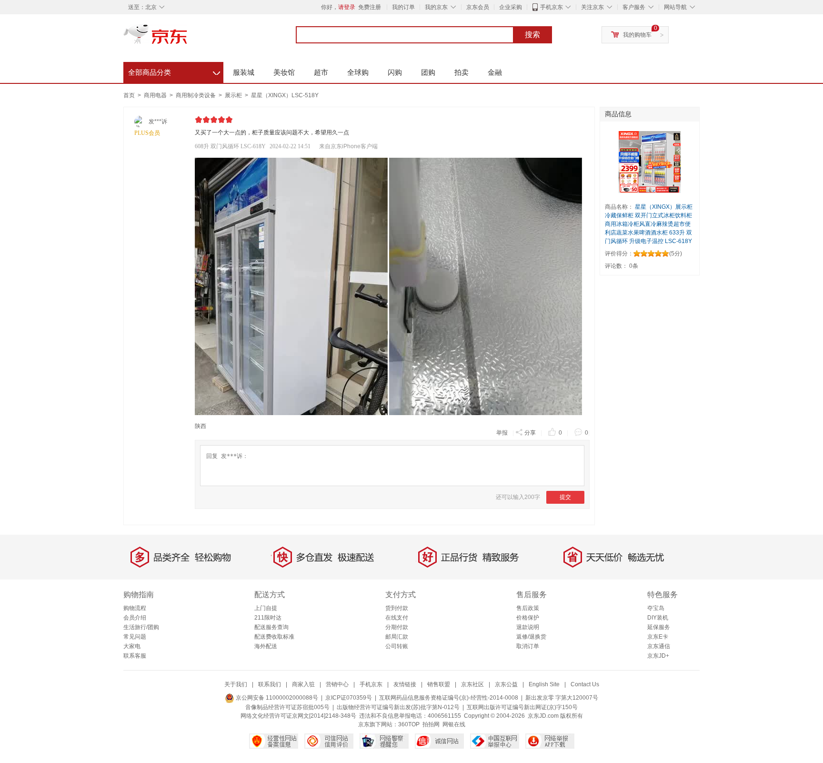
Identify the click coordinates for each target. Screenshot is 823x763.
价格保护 (527, 617)
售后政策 (527, 608)
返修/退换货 (531, 636)
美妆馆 (284, 72)
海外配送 (265, 646)
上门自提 (265, 608)
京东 (187, 38)
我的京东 (436, 7)
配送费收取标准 (274, 636)
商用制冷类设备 (196, 95)
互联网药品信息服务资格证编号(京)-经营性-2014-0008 (448, 697)
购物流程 (134, 608)
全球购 (358, 72)
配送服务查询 (271, 627)
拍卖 (461, 72)
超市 (321, 72)
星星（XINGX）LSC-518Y (285, 95)
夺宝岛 (655, 608)
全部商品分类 (174, 71)
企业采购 (510, 7)
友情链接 (404, 684)
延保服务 (658, 627)
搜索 (532, 35)
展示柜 (234, 95)
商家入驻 (303, 684)
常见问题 (134, 636)
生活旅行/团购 (141, 627)
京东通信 (658, 646)
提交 (565, 497)
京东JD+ (658, 655)
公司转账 (396, 646)
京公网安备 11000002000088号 (276, 697)
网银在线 (453, 724)
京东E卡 (657, 636)
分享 (530, 432)
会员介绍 (134, 617)
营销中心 (337, 684)
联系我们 (269, 684)
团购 (428, 72)
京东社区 (472, 684)
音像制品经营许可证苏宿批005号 (287, 707)
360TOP (409, 724)
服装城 (243, 72)
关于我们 (235, 684)
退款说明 (527, 627)
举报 (502, 432)
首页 (129, 95)
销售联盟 (438, 684)
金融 (495, 72)
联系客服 (134, 655)
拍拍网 (431, 724)
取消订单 (527, 646)
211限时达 (267, 617)
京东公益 (506, 684)
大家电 (132, 646)
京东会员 (477, 7)
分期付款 (396, 627)
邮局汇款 (396, 636)
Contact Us (585, 684)
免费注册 (369, 7)
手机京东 (551, 7)
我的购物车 (637, 34)
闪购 (395, 72)
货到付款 (396, 608)
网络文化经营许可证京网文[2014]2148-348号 (298, 715)
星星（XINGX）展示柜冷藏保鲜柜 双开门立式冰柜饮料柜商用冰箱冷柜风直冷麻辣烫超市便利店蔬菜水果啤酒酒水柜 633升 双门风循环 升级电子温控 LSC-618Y (649, 223)
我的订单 (403, 7)
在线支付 (396, 617)
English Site (544, 684)
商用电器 (156, 95)
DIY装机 (657, 617)
